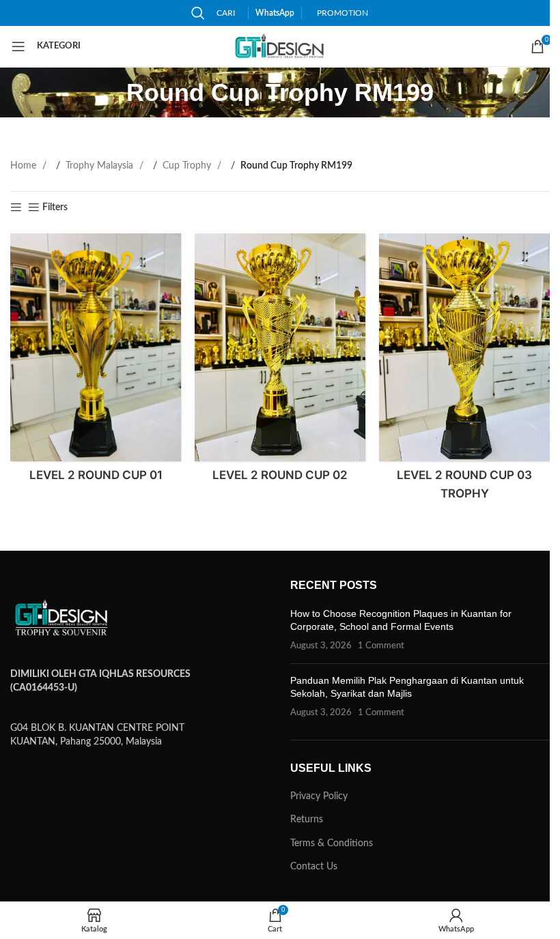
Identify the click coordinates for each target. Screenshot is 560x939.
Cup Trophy (188, 166)
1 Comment (381, 645)
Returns (306, 819)
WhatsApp (274, 13)
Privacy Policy (319, 796)
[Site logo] (280, 46)
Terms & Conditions (331, 843)
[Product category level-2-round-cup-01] (95, 362)
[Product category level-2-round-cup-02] (280, 362)
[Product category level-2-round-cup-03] (464, 371)
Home (24, 166)
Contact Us (313, 866)
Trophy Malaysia (101, 166)
